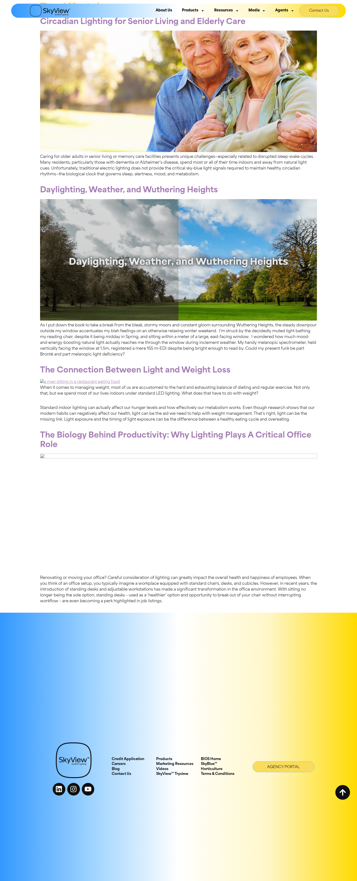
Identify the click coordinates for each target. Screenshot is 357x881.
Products (190, 10)
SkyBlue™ (209, 764)
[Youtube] (88, 789)
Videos (162, 769)
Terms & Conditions (217, 774)
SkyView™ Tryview (172, 774)
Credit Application (128, 759)
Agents (281, 10)
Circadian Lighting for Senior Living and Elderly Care (143, 22)
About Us (164, 10)
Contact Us (319, 11)
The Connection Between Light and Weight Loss (135, 370)
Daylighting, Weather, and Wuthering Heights (129, 190)
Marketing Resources (174, 764)
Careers (119, 764)
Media (254, 10)
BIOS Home (211, 759)
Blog (116, 769)
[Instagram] (73, 789)
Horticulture (211, 769)
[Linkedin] (59, 789)
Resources (223, 10)
